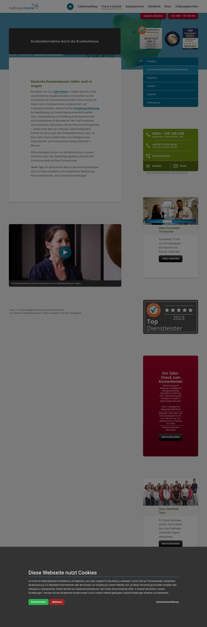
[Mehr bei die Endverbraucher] (190, 39)
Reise (168, 6)
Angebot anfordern (153, 16)
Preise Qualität (25, 55)
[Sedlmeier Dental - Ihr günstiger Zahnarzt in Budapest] (23, 6)
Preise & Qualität (111, 6)
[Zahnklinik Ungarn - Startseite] (70, 6)
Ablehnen (57, 602)
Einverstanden (38, 602)
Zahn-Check (60, 91)
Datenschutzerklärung (167, 602)
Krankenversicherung (86, 108)
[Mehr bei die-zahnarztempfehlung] (172, 39)
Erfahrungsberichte (186, 6)
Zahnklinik (154, 6)
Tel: (183, 16)
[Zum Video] (65, 252)
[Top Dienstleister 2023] (170, 317)
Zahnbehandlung (87, 6)
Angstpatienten (134, 6)
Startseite (13, 55)
